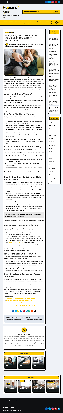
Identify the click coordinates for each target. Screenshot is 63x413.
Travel (41, 21)
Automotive (52, 125)
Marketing (51, 165)
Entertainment (9, 32)
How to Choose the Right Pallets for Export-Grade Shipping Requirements (53, 86)
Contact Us (26, 23)
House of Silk (13, 44)
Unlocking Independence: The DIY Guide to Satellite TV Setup (22, 305)
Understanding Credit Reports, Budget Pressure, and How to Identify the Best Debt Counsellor (38, 386)
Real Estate (52, 168)
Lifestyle (24, 21)
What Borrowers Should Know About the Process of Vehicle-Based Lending (54, 45)
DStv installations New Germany (35, 44)
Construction (52, 135)
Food (50, 151)
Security (51, 171)
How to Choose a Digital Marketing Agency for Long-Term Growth (52, 387)
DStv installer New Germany (12, 46)
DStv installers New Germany (25, 46)
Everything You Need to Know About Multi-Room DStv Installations (21, 38)
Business (17, 21)
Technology (35, 21)
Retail (29, 21)
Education (51, 138)
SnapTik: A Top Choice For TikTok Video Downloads (19, 300)
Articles (47, 21)
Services (11, 21)
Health (50, 155)
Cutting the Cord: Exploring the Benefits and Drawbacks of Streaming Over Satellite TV (38, 359)
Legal (50, 158)
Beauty (51, 128)
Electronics (52, 142)
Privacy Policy (6, 401)
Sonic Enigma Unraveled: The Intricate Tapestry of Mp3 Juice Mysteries (24, 359)
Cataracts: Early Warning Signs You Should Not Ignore (53, 38)
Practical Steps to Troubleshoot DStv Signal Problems (20, 298)
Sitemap (12, 401)
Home (5, 21)
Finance (51, 148)
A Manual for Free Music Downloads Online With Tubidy (9, 359)
